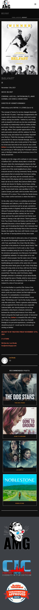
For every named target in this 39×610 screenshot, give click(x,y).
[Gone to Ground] (20, 420)
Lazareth (19, 470)
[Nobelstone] (20, 487)
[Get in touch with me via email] (10, 361)
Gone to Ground (20, 436)
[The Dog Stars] (20, 387)
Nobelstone (19, 503)
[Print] (3, 82)
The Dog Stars (20, 403)
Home (13, 17)
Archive (18, 17)
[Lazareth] (20, 454)
